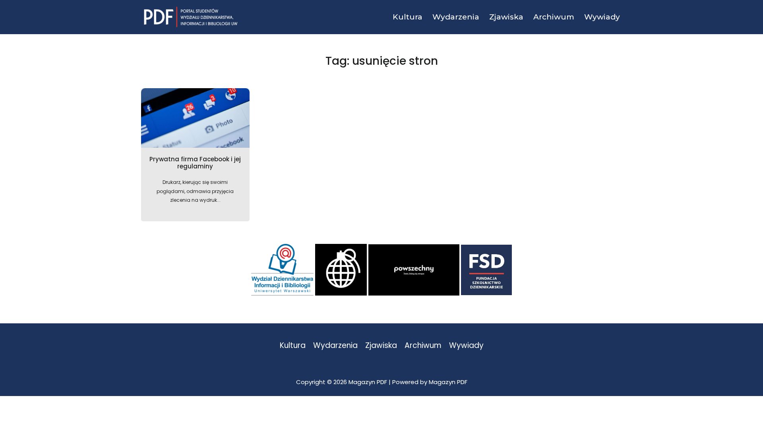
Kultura (293, 345)
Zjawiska (381, 345)
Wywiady (466, 345)
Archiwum (423, 345)
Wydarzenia (335, 345)
